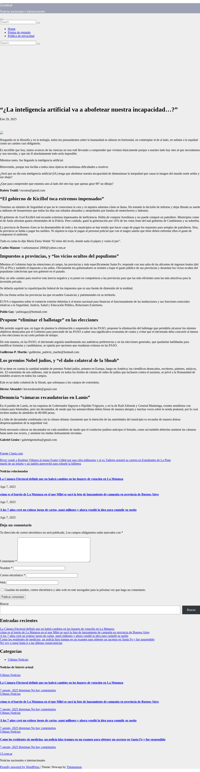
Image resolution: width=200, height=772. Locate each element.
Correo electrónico (12, 575)
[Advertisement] (100, 74)
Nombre (6, 568)
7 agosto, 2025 (9, 690)
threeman (25, 690)
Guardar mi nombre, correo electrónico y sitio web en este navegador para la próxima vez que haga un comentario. (75, 590)
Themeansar (74, 767)
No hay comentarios (43, 690)
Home (11, 29)
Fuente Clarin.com (11, 453)
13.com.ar (6, 4)
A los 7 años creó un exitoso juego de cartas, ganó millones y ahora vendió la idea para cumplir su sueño (68, 509)
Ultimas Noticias (18, 659)
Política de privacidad (21, 36)
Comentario (8, 561)
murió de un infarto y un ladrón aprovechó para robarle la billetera (40, 463)
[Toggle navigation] (1, 19)
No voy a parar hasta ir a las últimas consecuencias (31, 643)
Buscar (4, 603)
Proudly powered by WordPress (20, 767)
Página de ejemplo (19, 32)
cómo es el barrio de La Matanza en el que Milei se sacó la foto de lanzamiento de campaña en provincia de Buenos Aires (79, 494)
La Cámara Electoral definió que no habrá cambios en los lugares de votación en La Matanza (61, 479)
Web (3, 582)
